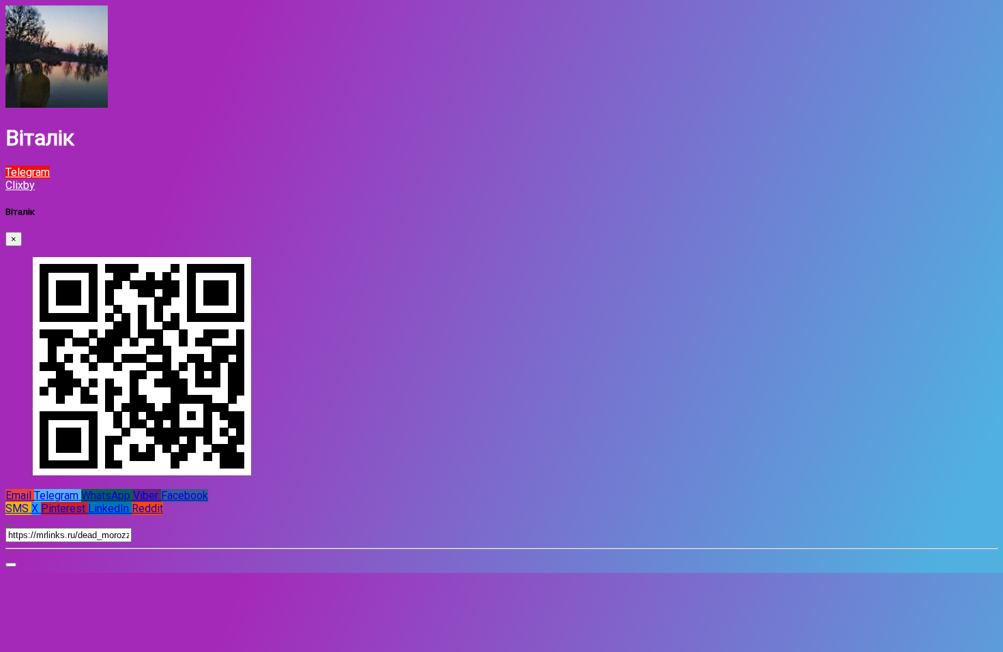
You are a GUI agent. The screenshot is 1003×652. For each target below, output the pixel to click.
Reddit (147, 508)
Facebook (184, 495)
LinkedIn (110, 508)
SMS (18, 508)
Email (19, 495)
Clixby (20, 185)
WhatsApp (107, 495)
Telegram (57, 495)
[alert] (10, 565)
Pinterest (64, 508)
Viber (147, 495)
